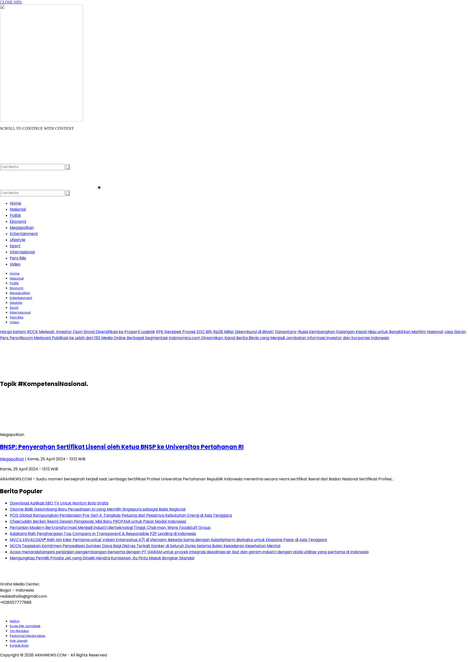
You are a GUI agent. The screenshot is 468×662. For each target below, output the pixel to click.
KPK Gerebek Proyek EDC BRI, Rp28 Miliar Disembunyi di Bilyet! (215, 332)
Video (15, 264)
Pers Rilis (18, 258)
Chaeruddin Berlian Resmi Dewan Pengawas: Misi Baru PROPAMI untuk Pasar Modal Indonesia (98, 521)
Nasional (18, 209)
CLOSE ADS (11, 2)
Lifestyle (17, 240)
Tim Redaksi (19, 631)
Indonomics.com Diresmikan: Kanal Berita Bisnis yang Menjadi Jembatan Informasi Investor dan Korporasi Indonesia (279, 338)
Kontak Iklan (19, 645)
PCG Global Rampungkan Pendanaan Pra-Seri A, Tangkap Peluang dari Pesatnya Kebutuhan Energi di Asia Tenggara (121, 515)
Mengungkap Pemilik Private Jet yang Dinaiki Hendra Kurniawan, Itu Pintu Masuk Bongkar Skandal (102, 558)
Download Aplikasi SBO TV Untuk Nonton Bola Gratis (59, 503)
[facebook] (4, 161)
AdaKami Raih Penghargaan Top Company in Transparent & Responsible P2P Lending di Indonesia (103, 533)
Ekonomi (18, 221)
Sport (15, 246)
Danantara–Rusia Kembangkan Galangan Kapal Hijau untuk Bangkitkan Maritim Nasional (359, 332)
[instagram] (23, 161)
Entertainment (24, 234)
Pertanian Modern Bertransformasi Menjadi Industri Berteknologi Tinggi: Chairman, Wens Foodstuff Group (110, 527)
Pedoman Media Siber (27, 635)
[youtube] (33, 161)
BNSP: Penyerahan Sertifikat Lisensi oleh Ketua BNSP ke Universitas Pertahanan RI (122, 447)
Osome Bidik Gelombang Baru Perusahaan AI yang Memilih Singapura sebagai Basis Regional (97, 509)
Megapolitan (22, 227)
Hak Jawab (19, 640)
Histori (15, 621)
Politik (15, 215)
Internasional (22, 252)
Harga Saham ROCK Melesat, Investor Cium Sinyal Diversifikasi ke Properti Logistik (77, 332)
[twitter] (14, 161)
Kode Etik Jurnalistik (25, 626)
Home (15, 203)
